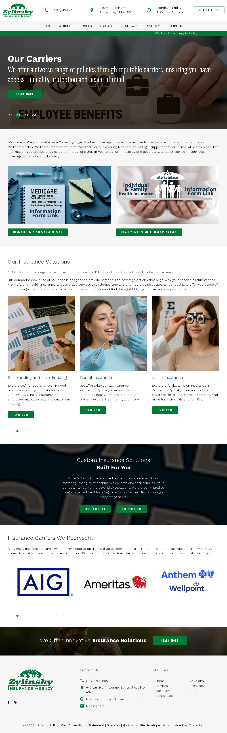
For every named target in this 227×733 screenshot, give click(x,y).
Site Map (113, 725)
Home (47, 25)
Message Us (95, 706)
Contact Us (176, 25)
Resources (106, 25)
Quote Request (209, 10)
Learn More (25, 96)
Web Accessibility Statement (82, 725)
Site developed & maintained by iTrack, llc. (171, 725)
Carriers (87, 25)
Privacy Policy (47, 725)
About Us (152, 25)
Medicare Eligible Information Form (38, 232)
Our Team (129, 25)
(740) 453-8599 (65, 10)
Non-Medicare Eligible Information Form (149, 232)
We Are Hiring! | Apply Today (143, 33)
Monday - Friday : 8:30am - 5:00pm (113, 699)
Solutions (64, 25)
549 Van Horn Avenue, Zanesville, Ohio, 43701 (115, 690)
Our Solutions (132, 509)
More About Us (95, 509)
